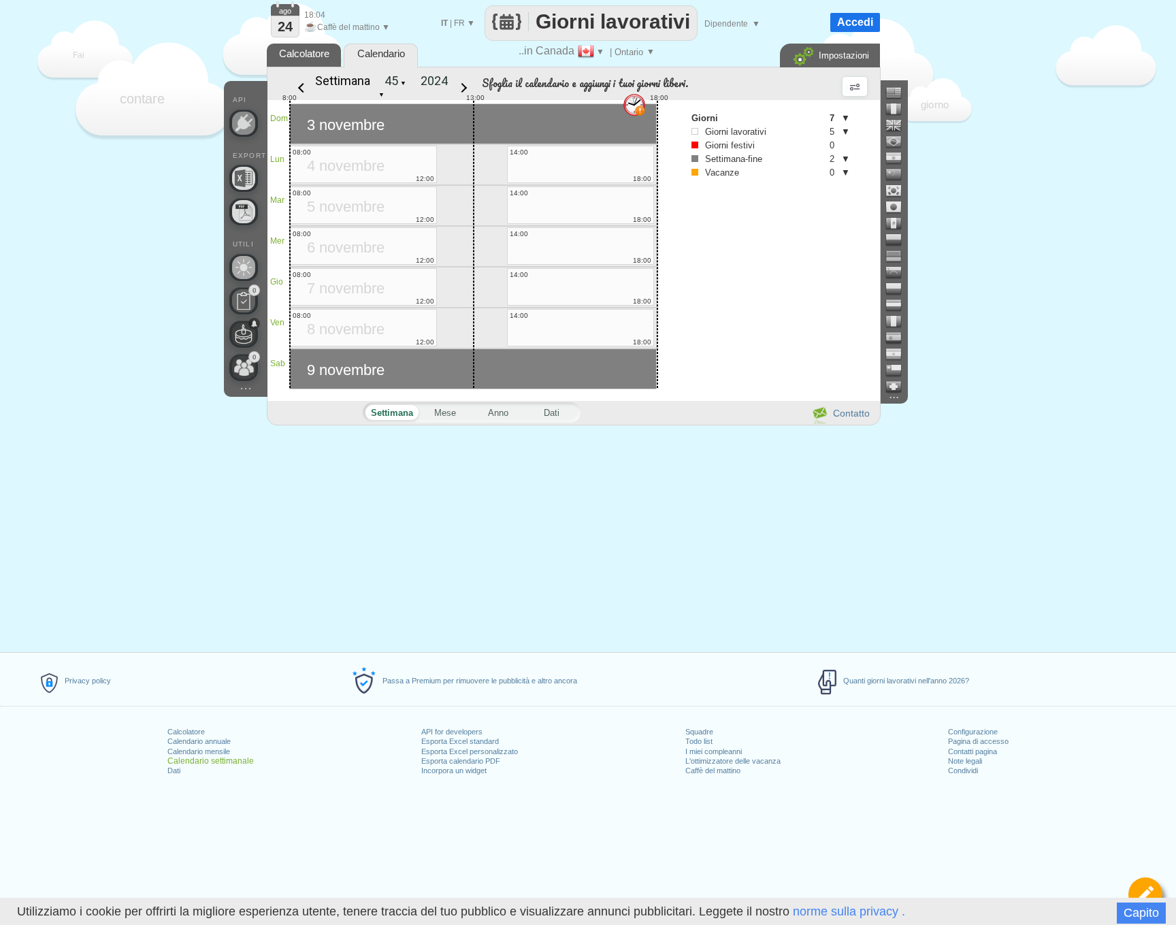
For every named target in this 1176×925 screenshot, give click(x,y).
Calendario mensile (198, 751)
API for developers (452, 732)
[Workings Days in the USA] (899, 92)
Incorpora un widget (454, 770)
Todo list (699, 741)
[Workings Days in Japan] (899, 207)
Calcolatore (186, 732)
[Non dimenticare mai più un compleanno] (244, 334)
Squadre (699, 732)
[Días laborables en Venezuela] (899, 272)
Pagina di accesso (978, 741)
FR (459, 23)
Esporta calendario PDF (460, 761)
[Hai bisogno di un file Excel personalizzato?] (244, 178)
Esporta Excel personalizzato (469, 751)
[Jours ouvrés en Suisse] (899, 386)
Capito (1141, 913)
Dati (173, 770)
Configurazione (973, 732)
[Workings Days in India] (899, 158)
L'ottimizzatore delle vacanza (733, 761)
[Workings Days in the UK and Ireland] (899, 125)
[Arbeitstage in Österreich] (899, 305)
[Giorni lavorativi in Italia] (899, 321)
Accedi (855, 22)
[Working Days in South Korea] (899, 190)
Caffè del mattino (712, 770)
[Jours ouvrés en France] (899, 109)
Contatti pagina (972, 751)
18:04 (314, 15)
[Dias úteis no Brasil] (899, 141)
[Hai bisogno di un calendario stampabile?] (244, 211)
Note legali (965, 761)
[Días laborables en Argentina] (899, 354)
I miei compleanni (713, 751)
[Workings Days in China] (899, 174)
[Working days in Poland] (899, 288)
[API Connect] (244, 123)
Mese (445, 413)
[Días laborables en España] (899, 337)
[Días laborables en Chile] (899, 370)
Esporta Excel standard (460, 741)
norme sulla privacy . (849, 911)
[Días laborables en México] (899, 223)
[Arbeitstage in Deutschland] (899, 256)
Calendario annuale (199, 741)
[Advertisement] (573, 536)
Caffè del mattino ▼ (347, 27)
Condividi (963, 770)
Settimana (342, 81)
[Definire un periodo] (1145, 894)
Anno (498, 413)
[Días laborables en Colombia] (899, 239)
